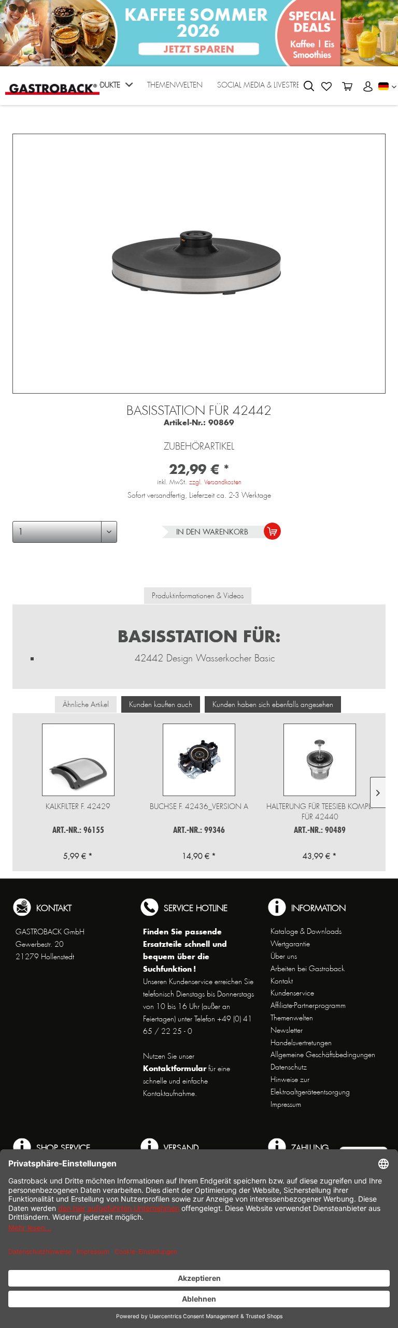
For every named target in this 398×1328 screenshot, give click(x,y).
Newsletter (287, 1030)
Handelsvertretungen (301, 1042)
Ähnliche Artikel (86, 704)
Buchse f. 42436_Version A (199, 806)
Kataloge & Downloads (306, 931)
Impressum (286, 1104)
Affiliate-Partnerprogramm (308, 1005)
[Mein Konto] (368, 86)
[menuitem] (109, 88)
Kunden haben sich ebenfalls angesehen (272, 704)
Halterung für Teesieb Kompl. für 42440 (319, 811)
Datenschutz (289, 1067)
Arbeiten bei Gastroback (308, 968)
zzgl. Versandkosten (215, 482)
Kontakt (282, 981)
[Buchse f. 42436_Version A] (199, 760)
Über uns (284, 956)
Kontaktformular (174, 1068)
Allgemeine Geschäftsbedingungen (323, 1054)
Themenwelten (292, 1017)
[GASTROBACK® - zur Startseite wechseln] (52, 85)
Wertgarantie (290, 943)
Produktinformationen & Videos (198, 595)
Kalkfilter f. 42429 (78, 806)
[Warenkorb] (347, 86)
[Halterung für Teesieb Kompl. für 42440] (320, 760)
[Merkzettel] (326, 86)
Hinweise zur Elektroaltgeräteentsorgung (310, 1085)
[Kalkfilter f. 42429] (78, 760)
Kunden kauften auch (160, 704)
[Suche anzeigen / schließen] (308, 86)
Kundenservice (292, 993)
